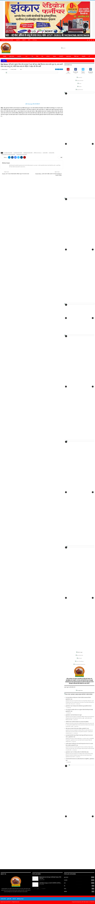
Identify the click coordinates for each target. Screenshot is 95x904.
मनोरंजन (48, 56)
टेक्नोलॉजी (61, 56)
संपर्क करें (23, 40)
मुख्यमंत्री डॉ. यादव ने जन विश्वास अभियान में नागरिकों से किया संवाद (77, 752)
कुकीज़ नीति (9, 898)
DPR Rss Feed (20, 898)
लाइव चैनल (18, 40)
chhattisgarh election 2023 (27, 152)
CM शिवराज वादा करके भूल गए (37, 152)
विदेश (37, 56)
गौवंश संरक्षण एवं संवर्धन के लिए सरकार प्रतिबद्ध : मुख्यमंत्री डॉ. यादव (77, 728)
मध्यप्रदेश (19, 56)
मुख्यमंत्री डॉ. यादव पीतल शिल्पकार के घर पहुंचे (74, 715)
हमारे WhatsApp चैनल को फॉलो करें (32, 104)
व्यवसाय (54, 56)
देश (32, 56)
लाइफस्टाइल (68, 56)
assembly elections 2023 (18, 152)
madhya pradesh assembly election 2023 (8, 154)
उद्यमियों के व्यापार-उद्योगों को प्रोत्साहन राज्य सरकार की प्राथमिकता (77, 721)
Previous (66, 144)
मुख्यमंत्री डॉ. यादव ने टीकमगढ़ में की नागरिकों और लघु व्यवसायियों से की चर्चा (78, 705)
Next (93, 144)
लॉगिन (29, 40)
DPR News (35, 40)
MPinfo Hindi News (87, 694)
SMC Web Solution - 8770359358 (88, 901)
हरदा (65, 883)
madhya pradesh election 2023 (21, 154)
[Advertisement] (32, 133)
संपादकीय (83, 56)
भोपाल (58, 69)
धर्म (89, 56)
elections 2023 (51, 152)
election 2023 (45, 152)
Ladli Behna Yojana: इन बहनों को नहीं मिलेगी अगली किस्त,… (50, 882)
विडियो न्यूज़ (76, 56)
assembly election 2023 (8, 152)
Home (4, 56)
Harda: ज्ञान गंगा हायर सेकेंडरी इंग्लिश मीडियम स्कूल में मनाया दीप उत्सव (15, 173)
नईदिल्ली (65, 891)
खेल (42, 56)
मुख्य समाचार (11, 56)
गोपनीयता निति (3, 898)
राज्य (26, 56)
